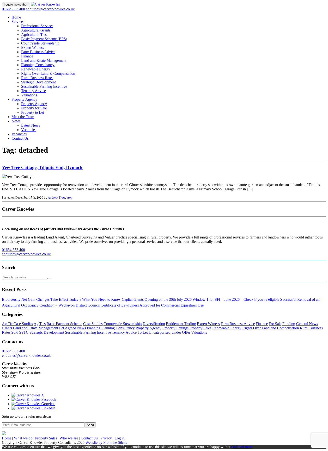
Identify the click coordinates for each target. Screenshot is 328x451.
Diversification (154, 324)
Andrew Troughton (60, 197)
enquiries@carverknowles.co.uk (50, 9)
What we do (23, 438)
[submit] (49, 278)
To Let (143, 332)
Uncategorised (159, 332)
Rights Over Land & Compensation (48, 73)
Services (18, 21)
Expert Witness (32, 47)
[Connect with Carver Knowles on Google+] (33, 404)
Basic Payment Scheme (64, 324)
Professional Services (37, 26)
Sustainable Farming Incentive (44, 86)
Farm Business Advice (38, 52)
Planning (93, 328)
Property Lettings (175, 328)
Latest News (30, 125)
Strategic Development (38, 82)
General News (307, 324)
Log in (120, 438)
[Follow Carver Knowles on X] (28, 395)
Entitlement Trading (181, 324)
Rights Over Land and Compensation (270, 328)
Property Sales (200, 328)
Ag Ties (40, 324)
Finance (27, 56)
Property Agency (24, 99)
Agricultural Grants (35, 30)
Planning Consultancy (38, 65)
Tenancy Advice (33, 91)
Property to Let (32, 112)
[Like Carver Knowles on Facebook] (34, 399)
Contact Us (20, 138)
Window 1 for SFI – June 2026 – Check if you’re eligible (236, 299)
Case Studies (93, 324)
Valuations (29, 95)
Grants (7, 328)
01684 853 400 (13, 9)
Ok (233, 447)
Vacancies (28, 130)
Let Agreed (67, 328)
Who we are (69, 438)
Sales (46, 438)
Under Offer (180, 332)
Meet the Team (23, 117)
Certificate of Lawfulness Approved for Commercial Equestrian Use (152, 305)
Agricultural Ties (34, 34)
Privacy (106, 438)
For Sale (275, 324)
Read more (244, 447)
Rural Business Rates (37, 78)
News (16, 121)
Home (16, 17)
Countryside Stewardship (40, 43)
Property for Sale (34, 108)
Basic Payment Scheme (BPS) (44, 39)
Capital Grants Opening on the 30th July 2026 (157, 299)
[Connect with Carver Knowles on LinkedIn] (33, 408)
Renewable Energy (35, 69)
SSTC (24, 332)
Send (90, 425)
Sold (14, 332)
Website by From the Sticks (106, 442)
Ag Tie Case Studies (17, 324)
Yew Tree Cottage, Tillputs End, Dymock (42, 167)
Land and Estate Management (43, 60)
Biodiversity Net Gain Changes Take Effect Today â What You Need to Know (62, 299)
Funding (288, 324)
